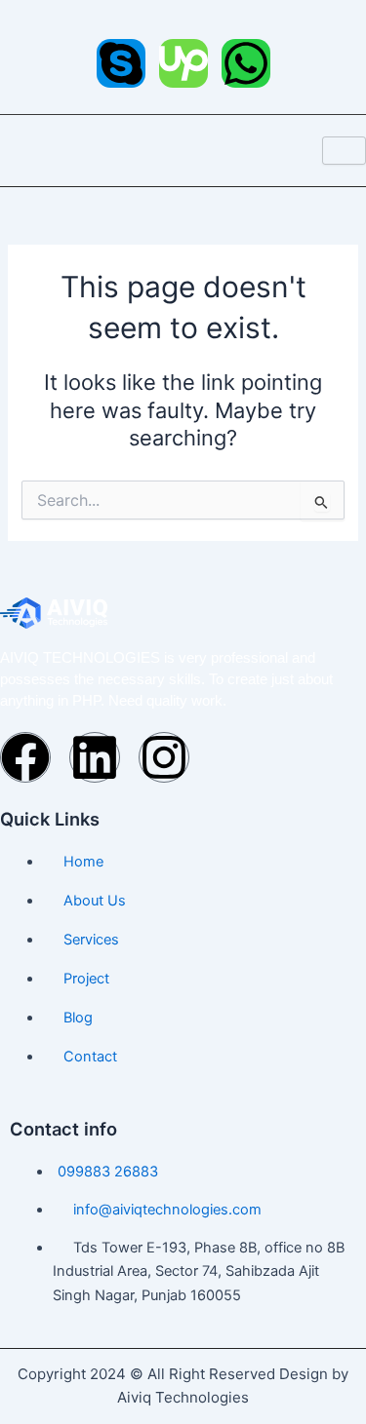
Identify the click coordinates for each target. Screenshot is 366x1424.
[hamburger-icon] (344, 150)
